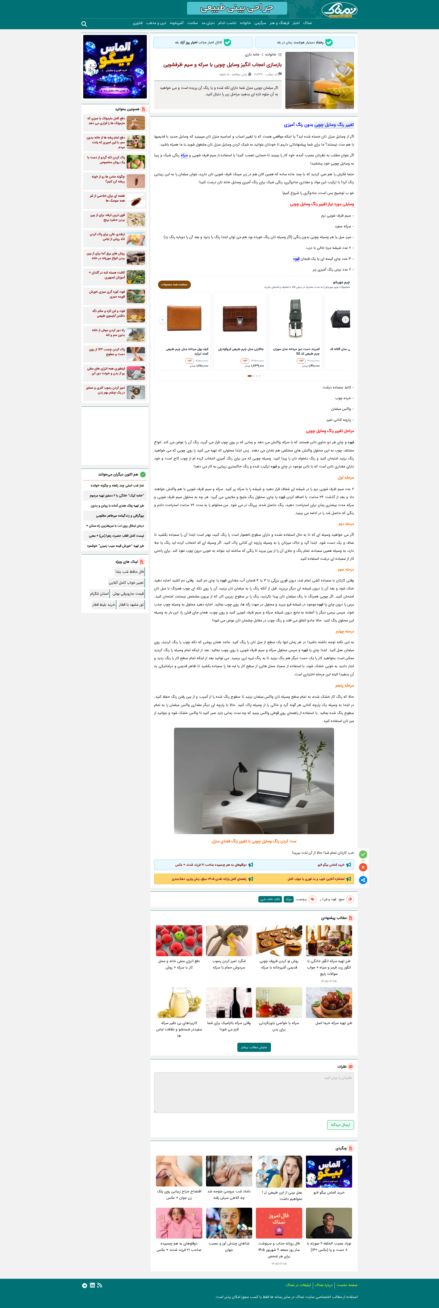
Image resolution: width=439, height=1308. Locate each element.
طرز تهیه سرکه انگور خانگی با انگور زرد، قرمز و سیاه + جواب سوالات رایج (329, 967)
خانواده (245, 23)
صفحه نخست (347, 1285)
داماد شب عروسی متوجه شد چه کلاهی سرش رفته (229, 1195)
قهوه (296, 259)
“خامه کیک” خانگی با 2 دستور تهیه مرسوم (117, 495)
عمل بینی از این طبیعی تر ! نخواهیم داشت (282, 1196)
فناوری (137, 23)
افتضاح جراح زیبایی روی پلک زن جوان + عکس (179, 1195)
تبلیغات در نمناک (298, 1285)
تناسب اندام (227, 23)
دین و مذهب (156, 23)
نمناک (307, 23)
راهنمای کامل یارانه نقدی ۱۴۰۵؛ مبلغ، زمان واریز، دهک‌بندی (209, 879)
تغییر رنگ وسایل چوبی (334, 124)
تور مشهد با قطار (131, 605)
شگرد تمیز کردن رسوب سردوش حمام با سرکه (229, 964)
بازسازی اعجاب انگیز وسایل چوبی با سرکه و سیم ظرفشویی (222, 65)
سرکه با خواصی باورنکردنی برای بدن (279, 1026)
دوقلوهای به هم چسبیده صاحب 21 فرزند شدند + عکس (211, 864)
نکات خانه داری (270, 899)
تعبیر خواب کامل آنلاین (126, 583)
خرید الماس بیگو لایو (331, 864)
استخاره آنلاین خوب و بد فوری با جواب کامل (316, 879)
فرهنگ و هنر (279, 23)
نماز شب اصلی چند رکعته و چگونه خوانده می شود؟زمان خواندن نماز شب (117, 485)
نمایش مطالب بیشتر (254, 1047)
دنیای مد (208, 23)
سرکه (184, 155)
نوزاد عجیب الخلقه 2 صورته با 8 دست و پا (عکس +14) (329, 1247)
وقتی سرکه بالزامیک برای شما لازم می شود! (229, 1026)
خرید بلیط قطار (103, 605)
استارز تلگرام (99, 594)
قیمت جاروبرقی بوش (128, 594)
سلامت (192, 23)
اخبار (296, 23)
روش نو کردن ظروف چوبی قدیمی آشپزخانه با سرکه (279, 964)
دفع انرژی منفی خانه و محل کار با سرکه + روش (179, 964)
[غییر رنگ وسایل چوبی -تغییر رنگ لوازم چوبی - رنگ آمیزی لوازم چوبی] (254, 781)
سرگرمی (260, 23)
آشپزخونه (177, 23)
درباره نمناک (324, 1285)
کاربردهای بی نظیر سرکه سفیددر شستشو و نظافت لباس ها (179, 1029)
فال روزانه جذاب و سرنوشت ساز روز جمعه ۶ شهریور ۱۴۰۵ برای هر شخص (279, 1250)
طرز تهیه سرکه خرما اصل (334, 1023)
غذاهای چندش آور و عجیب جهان (229, 1247)
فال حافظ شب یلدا (129, 572)
